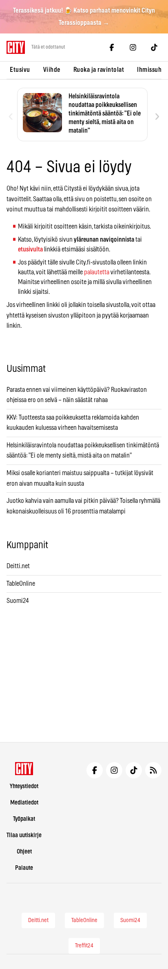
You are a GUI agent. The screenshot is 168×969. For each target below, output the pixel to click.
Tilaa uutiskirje (24, 835)
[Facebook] (111, 47)
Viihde (51, 70)
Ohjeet (24, 852)
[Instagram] (133, 47)
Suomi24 (18, 601)
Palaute (24, 868)
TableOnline (21, 583)
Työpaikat (24, 819)
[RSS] (153, 770)
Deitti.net (18, 566)
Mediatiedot (24, 803)
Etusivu (20, 70)
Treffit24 (84, 946)
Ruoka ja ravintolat (98, 70)
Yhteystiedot (24, 786)
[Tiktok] (154, 47)
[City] (24, 768)
